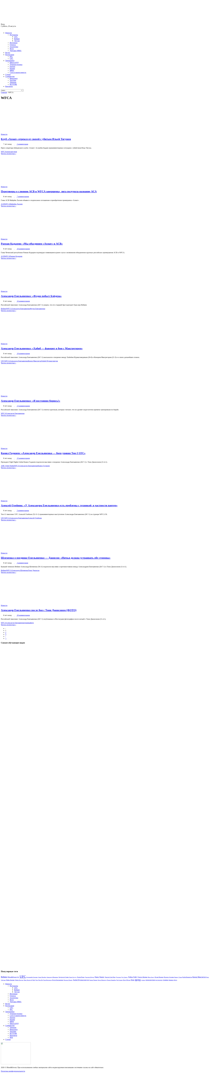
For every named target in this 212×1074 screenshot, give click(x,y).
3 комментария (22, 563)
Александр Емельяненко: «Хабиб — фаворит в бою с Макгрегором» (42, 348)
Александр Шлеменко (20, 570)
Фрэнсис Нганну (68, 980)
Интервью (13, 43)
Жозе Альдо (151, 977)
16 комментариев (23, 301)
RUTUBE (13, 84)
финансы (171, 980)
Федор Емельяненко (37, 309)
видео (138, 979)
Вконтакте (14, 78)
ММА (12, 70)
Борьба (12, 68)
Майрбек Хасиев (16, 204)
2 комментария (22, 144)
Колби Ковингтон (187, 977)
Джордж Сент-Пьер (110, 977)
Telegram (13, 82)
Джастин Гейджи (89, 977)
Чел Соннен (119, 980)
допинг (143, 980)
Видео (7, 53)
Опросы (13, 45)
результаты (158, 980)
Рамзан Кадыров (16, 256)
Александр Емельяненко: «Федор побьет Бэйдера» (31, 296)
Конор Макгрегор (34, 361)
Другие (17, 41)
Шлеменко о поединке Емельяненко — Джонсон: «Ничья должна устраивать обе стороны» (55, 557)
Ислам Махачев (159, 977)
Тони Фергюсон (47, 980)
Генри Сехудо (72, 977)
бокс (133, 980)
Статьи (8, 74)
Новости (8, 33)
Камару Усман (178, 977)
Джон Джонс (99, 977)
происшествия (11, 152)
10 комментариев (23, 249)
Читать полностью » (8, 154)
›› (5, 638)
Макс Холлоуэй (28, 980)
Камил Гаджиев (44, 466)
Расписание (9, 55)
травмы (27, 623)
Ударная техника (16, 64)
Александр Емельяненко (21, 309)
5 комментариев (23, 510)
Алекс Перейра (42, 977)
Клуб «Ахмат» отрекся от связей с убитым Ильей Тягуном (36, 139)
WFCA (3, 152)
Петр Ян (40, 980)
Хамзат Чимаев (93, 980)
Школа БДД (14, 63)
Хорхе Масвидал (102, 980)
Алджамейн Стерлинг (32, 977)
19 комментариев (23, 353)
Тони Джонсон (33, 570)
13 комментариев (23, 406)
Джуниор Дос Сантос (122, 977)
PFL (11, 57)
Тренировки (9, 61)
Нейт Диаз (35, 980)
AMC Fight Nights (7, 466)
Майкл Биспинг (10, 980)
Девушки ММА (15, 51)
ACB (3, 204)
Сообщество (10, 76)
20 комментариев (23, 615)
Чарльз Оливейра (111, 980)
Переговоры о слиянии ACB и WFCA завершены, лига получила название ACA (49, 191)
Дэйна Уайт (132, 977)
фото (32, 623)
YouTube (13, 80)
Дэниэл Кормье (142, 977)
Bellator (17, 39)
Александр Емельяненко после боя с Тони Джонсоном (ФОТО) (38, 610)
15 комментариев (23, 458)
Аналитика (14, 47)
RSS (11, 1037)
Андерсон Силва (63, 977)
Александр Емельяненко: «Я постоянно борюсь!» (30, 400)
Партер (12, 66)
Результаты (14, 35)
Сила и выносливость (18, 72)
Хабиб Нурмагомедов (49, 361)
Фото (12, 49)
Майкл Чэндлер (19, 980)
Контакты (9, 86)
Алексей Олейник (35, 518)
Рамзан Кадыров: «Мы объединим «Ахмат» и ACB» (32, 243)
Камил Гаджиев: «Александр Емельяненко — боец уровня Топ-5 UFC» (43, 453)
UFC (16, 37)
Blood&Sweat (12, 977)
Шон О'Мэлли (126, 980)
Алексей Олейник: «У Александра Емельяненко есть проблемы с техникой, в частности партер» (59, 505)
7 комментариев (23, 196)
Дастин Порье (80, 977)
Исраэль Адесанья (169, 977)
